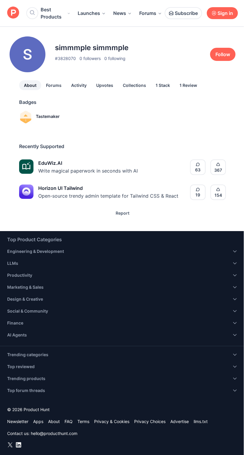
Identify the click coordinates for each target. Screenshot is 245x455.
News (119, 13)
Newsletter (17, 421)
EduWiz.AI (50, 163)
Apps (38, 421)
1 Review (188, 85)
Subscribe (186, 13)
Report (122, 213)
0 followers (90, 58)
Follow (222, 54)
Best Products (51, 13)
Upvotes (104, 85)
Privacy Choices (150, 421)
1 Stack (163, 85)
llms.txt (201, 421)
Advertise (179, 421)
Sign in (225, 13)
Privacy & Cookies (111, 421)
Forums (147, 13)
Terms (83, 421)
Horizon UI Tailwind (60, 188)
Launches (89, 13)
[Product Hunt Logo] (13, 13)
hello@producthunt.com (54, 433)
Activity (79, 85)
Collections (134, 85)
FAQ (69, 421)
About (30, 85)
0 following (114, 58)
